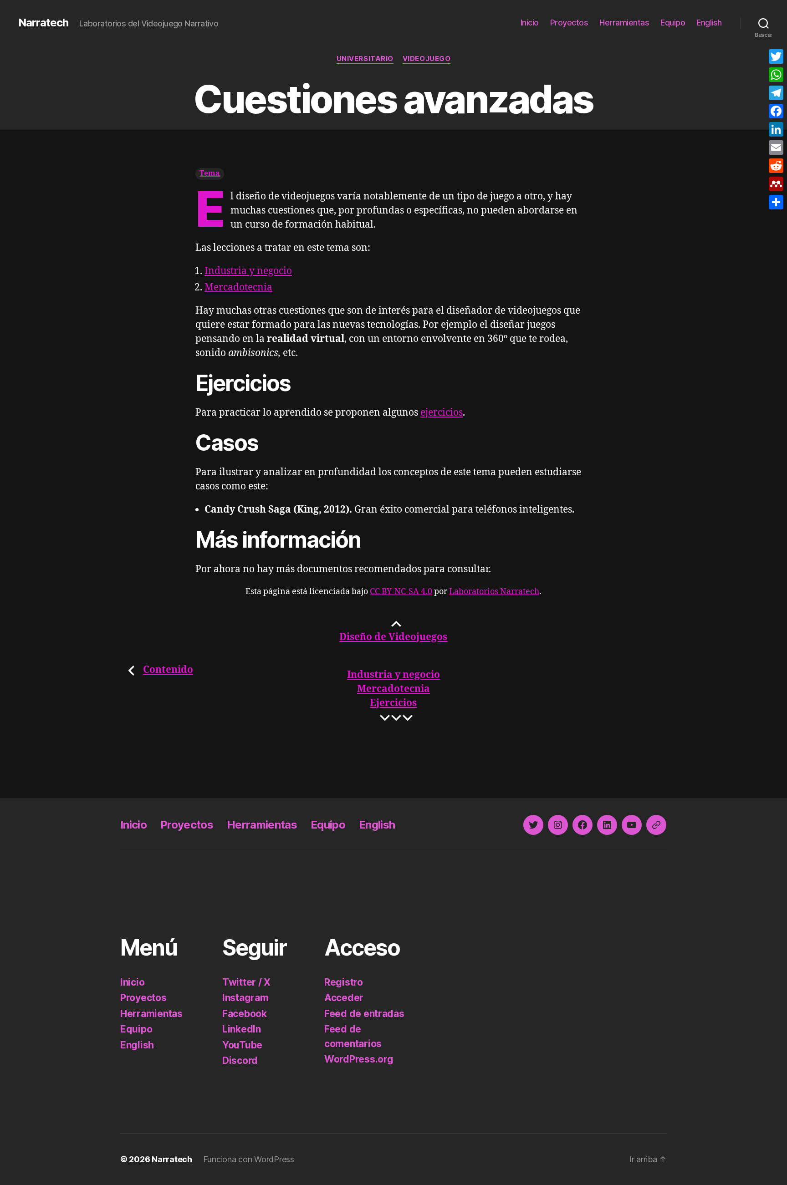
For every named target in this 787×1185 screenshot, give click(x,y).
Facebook (244, 1013)
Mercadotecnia (238, 287)
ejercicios (441, 413)
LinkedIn (241, 1029)
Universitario (365, 59)
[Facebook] (776, 111)
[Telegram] (776, 93)
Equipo (672, 22)
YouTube (242, 1045)
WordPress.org (359, 1059)
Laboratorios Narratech (494, 591)
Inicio (530, 22)
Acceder (343, 997)
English (709, 22)
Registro (343, 982)
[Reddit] (776, 166)
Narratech (43, 22)
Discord (240, 1060)
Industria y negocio (248, 271)
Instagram (245, 997)
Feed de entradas (364, 1013)
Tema (209, 173)
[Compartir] (776, 202)
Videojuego (427, 59)
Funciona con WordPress (248, 1159)
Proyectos (569, 22)
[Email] (776, 147)
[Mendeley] (776, 184)
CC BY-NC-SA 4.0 (401, 591)
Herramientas (624, 22)
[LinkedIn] (776, 129)
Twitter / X (246, 982)
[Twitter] (776, 56)
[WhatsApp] (776, 75)
